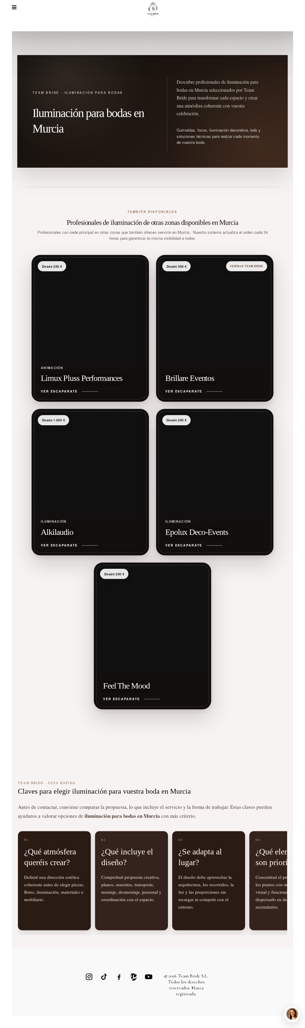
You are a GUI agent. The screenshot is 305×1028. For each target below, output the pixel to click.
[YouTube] (148, 977)
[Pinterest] (134, 977)
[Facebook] (119, 977)
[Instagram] (89, 977)
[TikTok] (104, 977)
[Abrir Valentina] (292, 1014)
